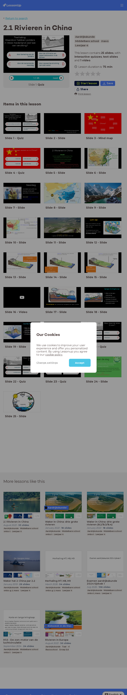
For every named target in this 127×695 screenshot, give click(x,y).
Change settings (47, 362)
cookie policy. (54, 354)
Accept (79, 362)
